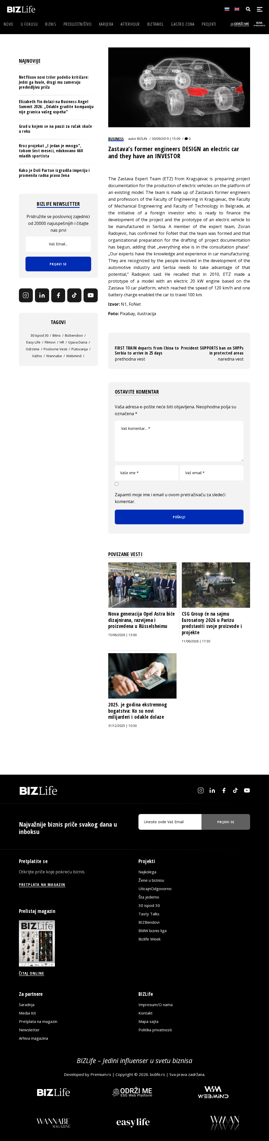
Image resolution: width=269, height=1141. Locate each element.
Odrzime (32, 349)
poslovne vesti (55, 349)
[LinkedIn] (42, 295)
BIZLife (142, 138)
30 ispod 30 (39, 335)
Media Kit (27, 1013)
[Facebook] (58, 295)
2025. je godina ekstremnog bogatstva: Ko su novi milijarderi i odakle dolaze (137, 710)
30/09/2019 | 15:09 (166, 138)
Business (116, 138)
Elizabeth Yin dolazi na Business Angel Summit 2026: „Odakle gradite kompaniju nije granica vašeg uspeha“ (56, 106)
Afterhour (130, 24)
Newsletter (29, 1029)
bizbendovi (74, 335)
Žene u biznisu (151, 880)
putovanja (79, 349)
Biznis (50, 24)
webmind (73, 355)
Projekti (209, 24)
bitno (57, 335)
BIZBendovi (148, 922)
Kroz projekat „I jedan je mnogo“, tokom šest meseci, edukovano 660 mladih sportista (51, 151)
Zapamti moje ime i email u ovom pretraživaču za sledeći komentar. (170, 498)
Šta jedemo (148, 897)
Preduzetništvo (78, 24)
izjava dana (77, 342)
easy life (33, 342)
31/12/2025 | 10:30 (122, 725)
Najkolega (147, 871)
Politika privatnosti (155, 1029)
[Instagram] (26, 295)
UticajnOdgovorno (155, 888)
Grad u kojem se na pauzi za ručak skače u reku (55, 128)
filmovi (50, 342)
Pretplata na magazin (38, 1021)
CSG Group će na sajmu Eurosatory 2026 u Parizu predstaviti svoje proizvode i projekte (212, 623)
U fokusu (29, 24)
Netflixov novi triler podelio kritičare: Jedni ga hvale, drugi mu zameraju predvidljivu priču (54, 82)
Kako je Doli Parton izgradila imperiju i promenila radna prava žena (54, 172)
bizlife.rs (157, 1074)
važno (37, 355)
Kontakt (145, 1013)
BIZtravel (155, 24)
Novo (8, 24)
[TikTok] (74, 295)
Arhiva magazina (33, 1038)
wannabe (54, 355)
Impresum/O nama (155, 1004)
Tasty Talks (148, 913)
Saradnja (26, 1004)
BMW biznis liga (152, 930)
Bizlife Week (149, 939)
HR (62, 342)
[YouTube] (91, 295)
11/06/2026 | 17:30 (196, 641)
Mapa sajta (148, 1021)
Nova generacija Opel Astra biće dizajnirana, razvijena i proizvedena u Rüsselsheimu (141, 620)
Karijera (106, 24)
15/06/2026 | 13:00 (122, 635)
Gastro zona (182, 24)
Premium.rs (100, 1074)
